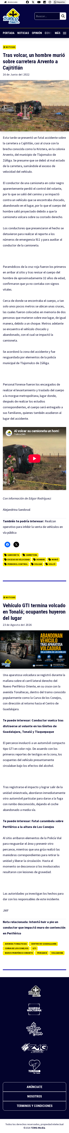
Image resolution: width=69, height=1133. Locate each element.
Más (57, 33)
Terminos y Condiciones (35, 1106)
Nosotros (34, 1096)
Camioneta (13, 555)
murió (55, 559)
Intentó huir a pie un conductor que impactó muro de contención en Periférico (34, 927)
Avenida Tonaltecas (16, 943)
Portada (9, 33)
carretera (31, 555)
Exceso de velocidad (18, 559)
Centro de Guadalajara (43, 943)
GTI (34, 948)
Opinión (37, 33)
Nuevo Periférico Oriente (19, 953)
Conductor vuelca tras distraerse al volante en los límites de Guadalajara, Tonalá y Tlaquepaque (33, 726)
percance (42, 953)
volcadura (57, 953)
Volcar (38, 564)
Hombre (40, 559)
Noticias (23, 33)
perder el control (17, 564)
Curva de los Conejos (16, 948)
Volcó (52, 564)
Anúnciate (34, 1087)
